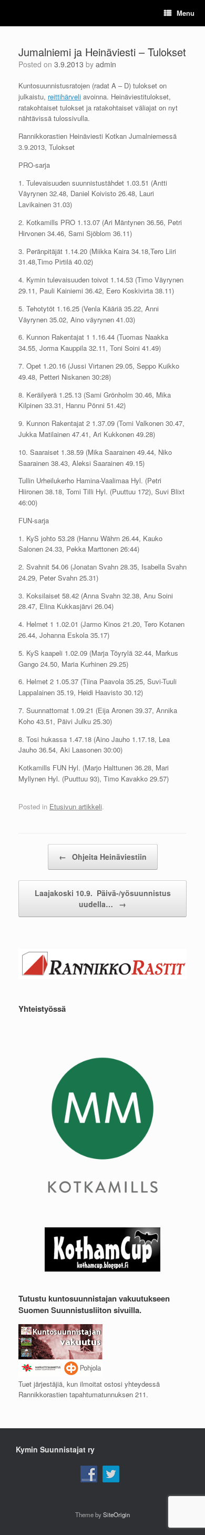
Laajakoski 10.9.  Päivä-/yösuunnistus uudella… (103, 898)
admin (106, 64)
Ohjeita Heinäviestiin (103, 856)
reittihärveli (64, 96)
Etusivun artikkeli (75, 806)
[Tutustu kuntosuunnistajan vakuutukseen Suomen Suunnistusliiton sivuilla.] (60, 1374)
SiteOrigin (116, 1514)
